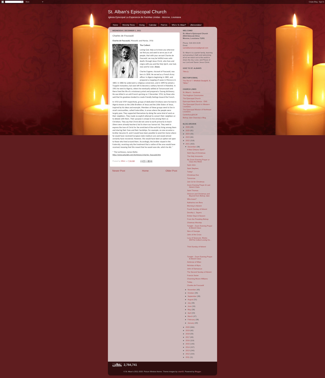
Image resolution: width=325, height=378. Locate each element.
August (191, 300)
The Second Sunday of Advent (199, 272)
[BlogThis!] (144, 161)
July (189, 303)
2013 (188, 350)
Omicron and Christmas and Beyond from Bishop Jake (198, 195)
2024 (188, 134)
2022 (188, 141)
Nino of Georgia (193, 231)
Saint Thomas (192, 190)
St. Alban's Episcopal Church (137, 11)
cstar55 (181, 372)
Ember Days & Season (196, 216)
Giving (141, 25)
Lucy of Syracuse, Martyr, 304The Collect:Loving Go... (199, 239)
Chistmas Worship (194, 223)
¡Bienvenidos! (195, 25)
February (192, 320)
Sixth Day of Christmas (196, 153)
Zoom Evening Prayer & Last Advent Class (198, 186)
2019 (188, 330)
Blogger (198, 372)
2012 (188, 354)
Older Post (171, 170)
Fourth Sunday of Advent (197, 209)
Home (115, 25)
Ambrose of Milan (194, 262)
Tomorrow (191, 178)
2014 (188, 347)
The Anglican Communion (193, 95)
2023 (188, 137)
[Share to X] (146, 161)
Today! (190, 172)
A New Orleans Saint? (196, 150)
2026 (188, 127)
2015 (188, 344)
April (190, 313)
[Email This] (141, 161)
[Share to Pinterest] (151, 161)
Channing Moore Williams (197, 279)
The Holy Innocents (195, 156)
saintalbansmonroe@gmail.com (195, 48)
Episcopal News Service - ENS (195, 101)
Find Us (164, 25)
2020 (188, 327)
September (192, 296)
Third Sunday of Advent (196, 247)
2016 (188, 340)
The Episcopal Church (192, 98)
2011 (188, 357)
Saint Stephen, (193, 168)
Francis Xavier (193, 275)
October (191, 293)
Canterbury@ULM (190, 115)
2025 (188, 130)
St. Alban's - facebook (191, 92)
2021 (188, 144)
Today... (190, 282)
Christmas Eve (193, 175)
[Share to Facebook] (149, 161)
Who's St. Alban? (179, 25)
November (192, 290)
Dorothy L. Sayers (194, 213)
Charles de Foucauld (195, 285)
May (190, 310)
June (190, 306)
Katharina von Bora (195, 203)
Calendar (152, 25)
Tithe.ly (186, 72)
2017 (188, 337)
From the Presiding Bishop (197, 219)
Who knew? (192, 199)
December (192, 147)
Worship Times (128, 25)
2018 (188, 334)
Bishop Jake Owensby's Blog (194, 118)
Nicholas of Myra (194, 265)
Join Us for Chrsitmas (195, 182)
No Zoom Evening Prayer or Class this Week (198, 161)
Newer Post (118, 170)
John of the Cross (194, 235)
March (190, 316)
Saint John (191, 165)
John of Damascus (194, 269)
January (191, 323)
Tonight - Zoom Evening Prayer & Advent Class (199, 227)
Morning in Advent (194, 206)
